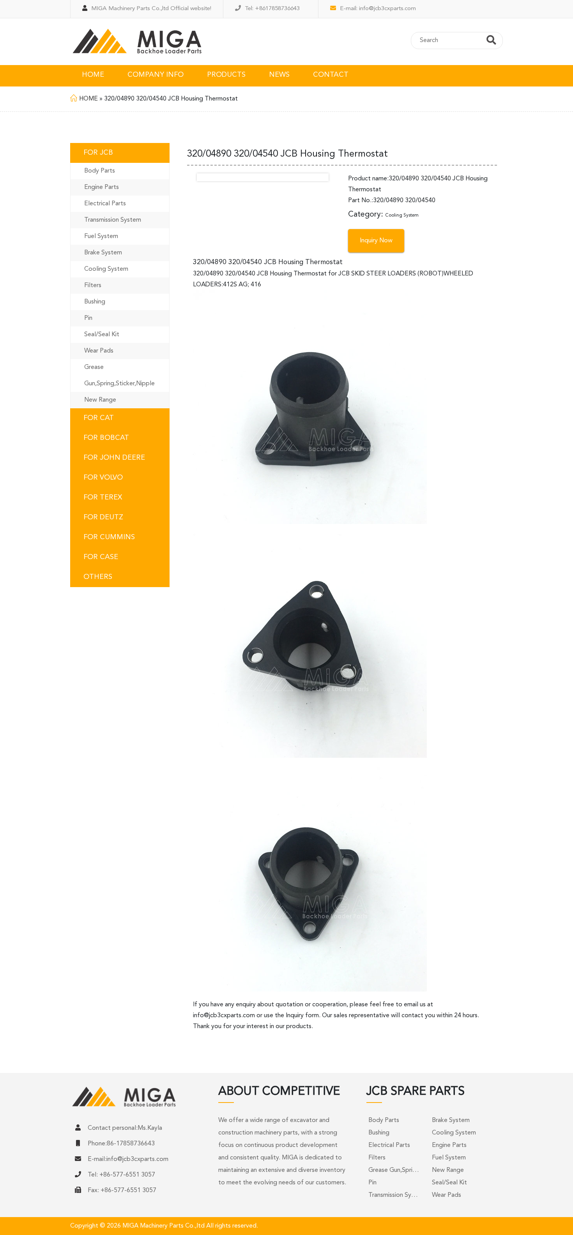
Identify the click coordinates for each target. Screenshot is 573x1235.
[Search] (491, 41)
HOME (93, 74)
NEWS (279, 74)
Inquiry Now (376, 241)
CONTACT (330, 74)
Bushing (94, 302)
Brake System (103, 253)
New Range (100, 400)
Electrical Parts (105, 204)
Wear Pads (98, 351)
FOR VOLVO (103, 477)
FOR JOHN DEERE (114, 457)
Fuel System (101, 236)
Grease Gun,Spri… (393, 1170)
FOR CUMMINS (109, 537)
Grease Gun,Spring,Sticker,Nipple (119, 375)
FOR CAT (98, 418)
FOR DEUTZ (103, 517)
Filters (92, 285)
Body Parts (99, 171)
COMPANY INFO (155, 74)
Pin (88, 318)
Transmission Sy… (393, 1195)
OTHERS (97, 576)
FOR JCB (98, 152)
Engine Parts (101, 187)
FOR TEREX (102, 497)
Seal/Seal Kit (101, 335)
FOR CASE (100, 557)
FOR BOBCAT (106, 437)
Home (88, 99)
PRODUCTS (226, 74)
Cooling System (106, 269)
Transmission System (112, 220)
